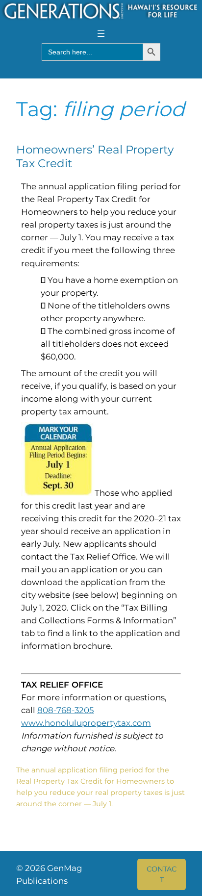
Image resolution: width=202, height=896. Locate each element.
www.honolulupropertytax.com (86, 723)
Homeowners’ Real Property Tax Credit (95, 156)
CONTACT (162, 874)
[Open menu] (101, 33)
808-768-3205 (65, 710)
